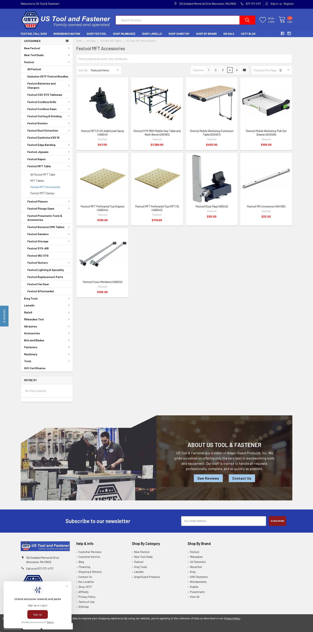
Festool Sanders (38, 234)
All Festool (34, 69)
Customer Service (89, 556)
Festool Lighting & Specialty (45, 269)
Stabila (194, 586)
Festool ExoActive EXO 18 (43, 137)
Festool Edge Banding (41, 144)
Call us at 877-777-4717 (39, 568)
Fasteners (30, 347)
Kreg (192, 571)
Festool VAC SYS (38, 255)
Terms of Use (86, 601)
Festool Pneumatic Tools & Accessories (44, 218)
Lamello (29, 305)
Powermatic (197, 591)
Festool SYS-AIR (38, 248)
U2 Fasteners (198, 561)
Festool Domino (37, 123)
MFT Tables (37, 180)
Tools (27, 361)
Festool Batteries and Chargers (41, 85)
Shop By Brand (206, 33)
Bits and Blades (34, 340)
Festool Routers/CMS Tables (45, 227)
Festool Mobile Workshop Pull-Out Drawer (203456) (266, 132)
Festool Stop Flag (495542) (211, 206)
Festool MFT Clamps (42, 193)
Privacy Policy (86, 596)
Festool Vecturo (37, 262)
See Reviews (208, 478)
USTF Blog (248, 33)
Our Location (86, 581)
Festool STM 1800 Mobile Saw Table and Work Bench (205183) (157, 132)
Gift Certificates (34, 368)
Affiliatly (83, 591)
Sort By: (84, 70)
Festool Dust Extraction (42, 130)
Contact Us (241, 478)
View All (194, 596)
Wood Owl (196, 566)
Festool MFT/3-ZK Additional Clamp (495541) (102, 132)
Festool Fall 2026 (34, 33)
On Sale (228, 33)
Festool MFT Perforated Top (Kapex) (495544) (102, 208)
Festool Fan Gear (38, 284)
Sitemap (83, 606)
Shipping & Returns (90, 571)
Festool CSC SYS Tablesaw (44, 94)
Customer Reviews (89, 551)
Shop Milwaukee (124, 33)
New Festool (32, 48)
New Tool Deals (34, 55)
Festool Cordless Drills (41, 102)
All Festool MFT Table (42, 174)
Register (288, 3)
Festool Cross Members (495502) (102, 281)
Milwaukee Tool (34, 319)
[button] (4, 316)
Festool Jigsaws (37, 151)
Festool (29, 62)
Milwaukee (196, 556)
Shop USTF (85, 586)
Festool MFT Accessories (45, 187)
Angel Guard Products (147, 576)
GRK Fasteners (199, 576)
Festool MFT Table (39, 166)
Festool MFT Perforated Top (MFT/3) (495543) (157, 208)
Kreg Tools (31, 298)
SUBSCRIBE (277, 521)
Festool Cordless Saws (42, 109)
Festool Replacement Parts (45, 277)
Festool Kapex (36, 159)
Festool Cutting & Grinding (44, 116)
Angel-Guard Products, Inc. (247, 453)
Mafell (28, 312)
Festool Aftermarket (40, 291)
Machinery (30, 354)
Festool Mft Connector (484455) (266, 206)
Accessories (32, 333)
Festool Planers (37, 201)
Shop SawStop (178, 33)
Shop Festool (97, 33)
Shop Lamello (152, 33)
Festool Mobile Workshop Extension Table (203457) (211, 132)
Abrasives (30, 326)
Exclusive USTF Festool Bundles (47, 76)
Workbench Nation (66, 33)
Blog (81, 561)
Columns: (199, 70)
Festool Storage (37, 241)
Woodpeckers (198, 581)
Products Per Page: (265, 70)
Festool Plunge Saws (40, 208)
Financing (84, 566)
